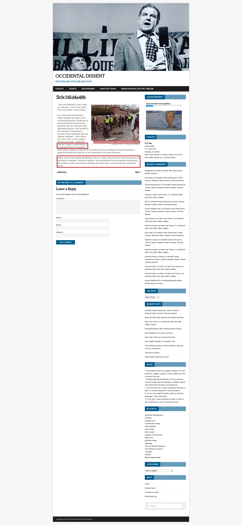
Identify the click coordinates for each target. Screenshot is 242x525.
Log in (147, 483)
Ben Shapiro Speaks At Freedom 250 (160, 341)
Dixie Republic (150, 426)
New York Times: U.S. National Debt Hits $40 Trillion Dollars (164, 220)
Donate (73, 88)
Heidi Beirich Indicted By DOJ (157, 356)
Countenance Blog (152, 423)
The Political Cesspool (154, 448)
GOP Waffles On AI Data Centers (159, 333)
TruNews (148, 451)
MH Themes (88, 519)
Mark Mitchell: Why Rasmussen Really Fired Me (164, 317)
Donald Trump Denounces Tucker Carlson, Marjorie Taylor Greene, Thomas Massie (164, 179)
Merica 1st (149, 437)
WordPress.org (151, 496)
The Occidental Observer (155, 446)
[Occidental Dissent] (121, 69)
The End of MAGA (152, 352)
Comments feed (151, 492)
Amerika (148, 417)
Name (59, 217)
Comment (60, 198)
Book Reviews (88, 88)
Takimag (148, 443)
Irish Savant (150, 432)
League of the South (153, 434)
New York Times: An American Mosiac (160, 337)
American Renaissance (154, 415)
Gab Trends (149, 429)
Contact (59, 88)
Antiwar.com (150, 420)
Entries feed (150, 488)
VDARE (148, 454)
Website (59, 232)
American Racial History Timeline (137, 88)
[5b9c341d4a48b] (99, 167)
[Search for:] (165, 506)
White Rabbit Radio (153, 457)
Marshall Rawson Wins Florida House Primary (163, 328)
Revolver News (151, 440)
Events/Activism (108, 88)
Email (58, 224)
